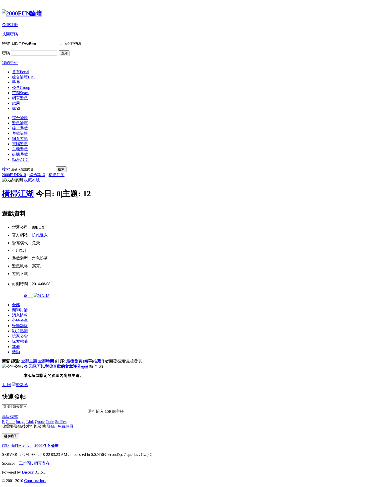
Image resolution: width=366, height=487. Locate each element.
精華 (88, 361)
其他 (16, 347)
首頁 (20, 72)
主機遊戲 (20, 149)
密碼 (6, 53)
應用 (16, 103)
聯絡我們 (10, 445)
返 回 (28, 295)
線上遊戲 (20, 128)
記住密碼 (73, 43)
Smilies (60, 421)
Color (10, 421)
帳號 (6, 43)
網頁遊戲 (20, 98)
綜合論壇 (24, 77)
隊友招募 (20, 341)
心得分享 (20, 320)
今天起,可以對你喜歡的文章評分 (52, 366)
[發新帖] (42, 295)
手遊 (16, 82)
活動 (16, 352)
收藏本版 (32, 180)
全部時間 (46, 361)
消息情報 (20, 315)
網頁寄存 (42, 463)
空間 (20, 93)
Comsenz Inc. (35, 481)
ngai (84, 366)
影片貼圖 (20, 331)
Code (50, 421)
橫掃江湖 (56, 175)
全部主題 (29, 361)
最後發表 (74, 361)
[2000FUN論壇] (22, 13)
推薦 (97, 361)
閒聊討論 (20, 310)
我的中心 (10, 63)
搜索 (6, 169)
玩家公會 (20, 336)
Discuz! (28, 472)
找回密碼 (10, 34)
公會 (21, 87)
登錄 (51, 426)
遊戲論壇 (20, 123)
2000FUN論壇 (14, 175)
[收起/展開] (12, 180)
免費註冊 (10, 25)
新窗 (6, 361)
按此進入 (40, 235)
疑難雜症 (20, 326)
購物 (16, 108)
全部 (16, 305)
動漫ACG (20, 159)
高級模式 (10, 417)
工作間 (25, 463)
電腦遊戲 (20, 144)
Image (20, 421)
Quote (40, 421)
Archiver (26, 445)
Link (30, 421)
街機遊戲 (20, 154)
